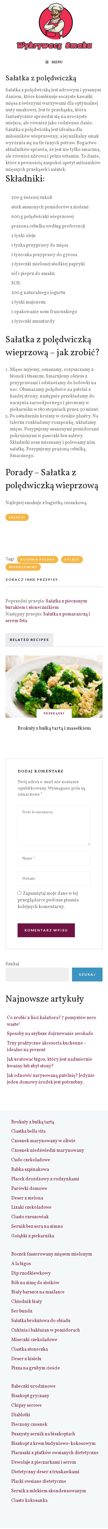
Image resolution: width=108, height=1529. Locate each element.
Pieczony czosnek (29, 1424)
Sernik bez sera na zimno (37, 1226)
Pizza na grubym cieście (35, 1368)
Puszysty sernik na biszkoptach (43, 1434)
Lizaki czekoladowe (31, 1207)
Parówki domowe (29, 1189)
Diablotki (20, 1415)
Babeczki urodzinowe (33, 1386)
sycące (72, 559)
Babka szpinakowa (30, 1169)
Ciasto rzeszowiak (30, 1217)
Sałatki (17, 517)
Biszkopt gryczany (30, 1396)
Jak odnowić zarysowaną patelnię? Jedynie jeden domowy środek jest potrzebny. (50, 1079)
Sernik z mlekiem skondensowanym (48, 1491)
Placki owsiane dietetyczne (38, 1481)
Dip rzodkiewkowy (31, 1273)
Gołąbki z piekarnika (32, 1236)
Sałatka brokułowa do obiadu (41, 1321)
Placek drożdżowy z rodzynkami (45, 1179)
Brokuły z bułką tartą (32, 1122)
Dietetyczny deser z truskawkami (45, 1472)
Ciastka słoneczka (29, 1349)
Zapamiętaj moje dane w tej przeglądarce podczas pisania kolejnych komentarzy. (48, 900)
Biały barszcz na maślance (38, 1292)
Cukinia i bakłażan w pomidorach (45, 1330)
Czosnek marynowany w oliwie (43, 1141)
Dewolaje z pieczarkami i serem (43, 1462)
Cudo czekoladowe (30, 1160)
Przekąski (54, 713)
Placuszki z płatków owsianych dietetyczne (54, 1453)
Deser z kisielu (26, 1359)
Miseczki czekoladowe (34, 1340)
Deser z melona (27, 1198)
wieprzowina (23, 567)
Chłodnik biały (26, 1302)
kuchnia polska (37, 559)
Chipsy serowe (26, 1405)
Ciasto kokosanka (29, 1500)
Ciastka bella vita (28, 1131)
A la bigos (21, 1264)
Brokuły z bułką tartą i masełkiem (54, 728)
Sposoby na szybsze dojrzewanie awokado (50, 1034)
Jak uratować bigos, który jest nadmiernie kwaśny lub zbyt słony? (49, 1062)
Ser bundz (21, 1311)
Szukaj (12, 964)
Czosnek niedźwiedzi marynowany (47, 1150)
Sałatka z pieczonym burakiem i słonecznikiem (46, 604)
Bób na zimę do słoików (35, 1283)
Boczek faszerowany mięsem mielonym (51, 1254)
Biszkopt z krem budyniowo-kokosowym (53, 1444)
